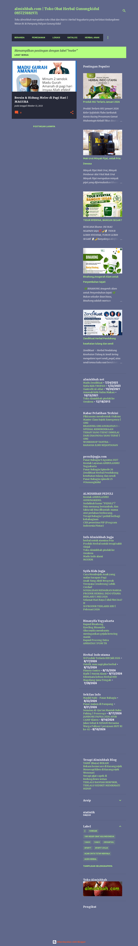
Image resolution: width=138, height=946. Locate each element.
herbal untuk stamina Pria (98, 540)
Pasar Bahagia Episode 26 (98, 469)
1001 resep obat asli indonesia (99, 836)
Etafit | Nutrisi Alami (95, 673)
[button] (72, 112)
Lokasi (56, 37)
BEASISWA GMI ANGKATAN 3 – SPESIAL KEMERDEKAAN (101, 428)
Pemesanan (38, 37)
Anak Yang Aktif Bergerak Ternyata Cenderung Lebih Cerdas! (99, 584)
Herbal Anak (92, 37)
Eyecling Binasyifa (94, 627)
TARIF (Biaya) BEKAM (96, 763)
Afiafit (87, 848)
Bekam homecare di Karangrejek (102, 766)
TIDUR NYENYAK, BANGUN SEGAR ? (102, 220)
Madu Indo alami (93, 556)
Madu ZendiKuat (92, 382)
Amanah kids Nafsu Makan (99, 392)
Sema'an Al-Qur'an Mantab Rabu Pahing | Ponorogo (102, 712)
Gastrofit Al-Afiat (93, 389)
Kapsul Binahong (93, 624)
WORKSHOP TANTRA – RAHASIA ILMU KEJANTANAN (100, 443)
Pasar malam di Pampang (98, 704)
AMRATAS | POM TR (95, 643)
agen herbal (90, 859)
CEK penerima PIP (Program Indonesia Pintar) (100, 524)
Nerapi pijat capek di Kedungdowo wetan (95, 777)
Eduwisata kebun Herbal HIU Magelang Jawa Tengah (100, 678)
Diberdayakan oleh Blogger (71, 942)
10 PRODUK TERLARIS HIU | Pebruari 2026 (99, 608)
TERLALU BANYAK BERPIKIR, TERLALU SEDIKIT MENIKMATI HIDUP (101, 785)
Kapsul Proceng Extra (96, 640)
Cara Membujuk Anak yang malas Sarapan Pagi (99, 576)
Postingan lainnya (44, 126)
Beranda (19, 37)
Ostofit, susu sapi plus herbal (99, 664)
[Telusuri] (124, 11)
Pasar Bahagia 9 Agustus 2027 (100, 459)
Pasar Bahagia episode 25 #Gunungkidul (98, 481)
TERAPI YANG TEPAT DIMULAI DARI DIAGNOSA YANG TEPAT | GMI (101, 435)
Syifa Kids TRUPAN (94, 385)
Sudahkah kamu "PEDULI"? (99, 503)
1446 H (97, 842)
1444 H (87, 842)
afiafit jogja (101, 848)
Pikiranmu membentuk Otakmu (102, 416)
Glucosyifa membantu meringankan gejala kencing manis (100, 633)
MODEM (88, 559)
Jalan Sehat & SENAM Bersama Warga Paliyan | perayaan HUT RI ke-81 (102, 726)
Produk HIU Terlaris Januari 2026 (101, 102)
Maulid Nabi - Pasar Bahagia (99, 697)
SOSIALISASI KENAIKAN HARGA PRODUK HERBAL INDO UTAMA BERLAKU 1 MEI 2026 (102, 593)
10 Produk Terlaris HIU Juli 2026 (101, 658)
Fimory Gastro (91, 670)
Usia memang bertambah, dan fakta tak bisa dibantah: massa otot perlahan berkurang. (100, 509)
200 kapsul (109, 842)
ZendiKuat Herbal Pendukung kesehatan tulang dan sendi (100, 474)
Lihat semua (21, 55)
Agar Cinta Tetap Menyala (97, 854)
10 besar (93, 831)
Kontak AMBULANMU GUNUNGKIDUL (96, 498)
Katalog (72, 37)
